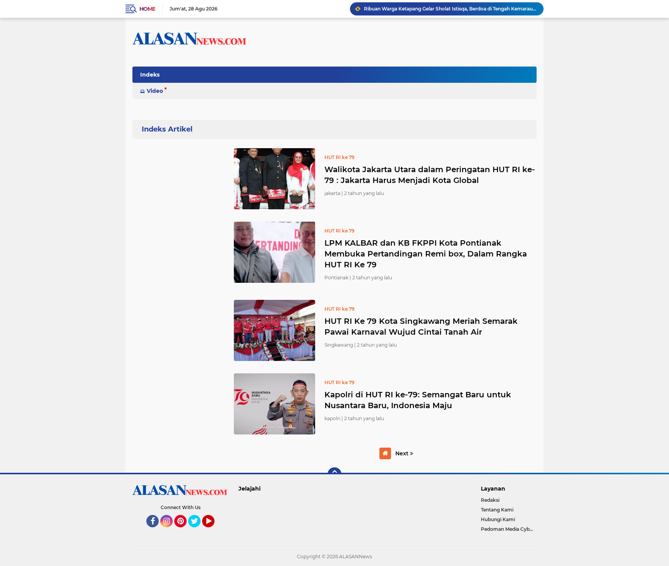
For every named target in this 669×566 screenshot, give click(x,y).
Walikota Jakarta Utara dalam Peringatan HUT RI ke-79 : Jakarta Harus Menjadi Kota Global (429, 175)
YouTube (213, 530)
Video (155, 90)
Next (402, 453)
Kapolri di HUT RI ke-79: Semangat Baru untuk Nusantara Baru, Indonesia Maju (417, 400)
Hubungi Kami (498, 519)
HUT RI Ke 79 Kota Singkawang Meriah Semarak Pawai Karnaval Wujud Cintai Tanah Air (421, 326)
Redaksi (490, 500)
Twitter (198, 530)
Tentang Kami (497, 510)
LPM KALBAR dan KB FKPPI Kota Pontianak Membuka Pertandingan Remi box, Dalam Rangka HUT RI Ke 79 (425, 253)
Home (147, 8)
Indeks (150, 74)
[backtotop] (334, 474)
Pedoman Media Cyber (507, 529)
